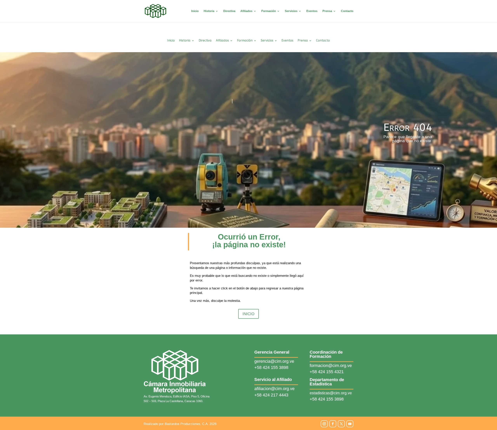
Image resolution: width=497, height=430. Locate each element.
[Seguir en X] (341, 423)
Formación (268, 11)
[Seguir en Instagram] (324, 423)
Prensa (327, 11)
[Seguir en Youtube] (349, 423)
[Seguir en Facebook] (332, 423)
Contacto (347, 11)
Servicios (291, 11)
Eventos (311, 11)
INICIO (248, 314)
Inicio (195, 11)
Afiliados (246, 11)
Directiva (229, 11)
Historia (209, 11)
